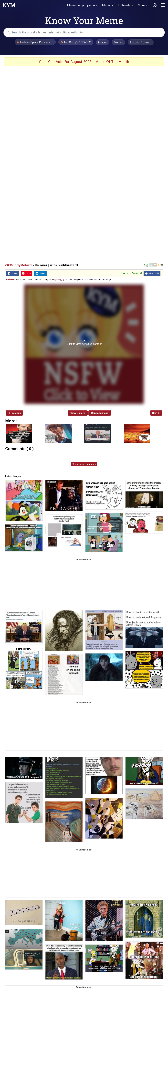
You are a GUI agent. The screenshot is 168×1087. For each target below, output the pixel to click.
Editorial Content (140, 42)
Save (28, 273)
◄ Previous (14, 413)
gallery (58, 279)
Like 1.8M (153, 273)
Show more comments (84, 464)
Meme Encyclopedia (81, 5)
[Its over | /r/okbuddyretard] (84, 344)
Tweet (41, 273)
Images (102, 42)
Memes (118, 42)
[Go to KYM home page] (9, 6)
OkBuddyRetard (18, 265)
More (141, 5)
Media (106, 5)
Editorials (124, 5)
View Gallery (77, 413)
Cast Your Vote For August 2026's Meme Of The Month (84, 62)
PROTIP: (10, 279)
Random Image (99, 413)
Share (13, 273)
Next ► (156, 413)
